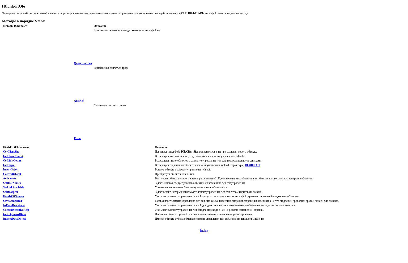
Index (204, 230)
